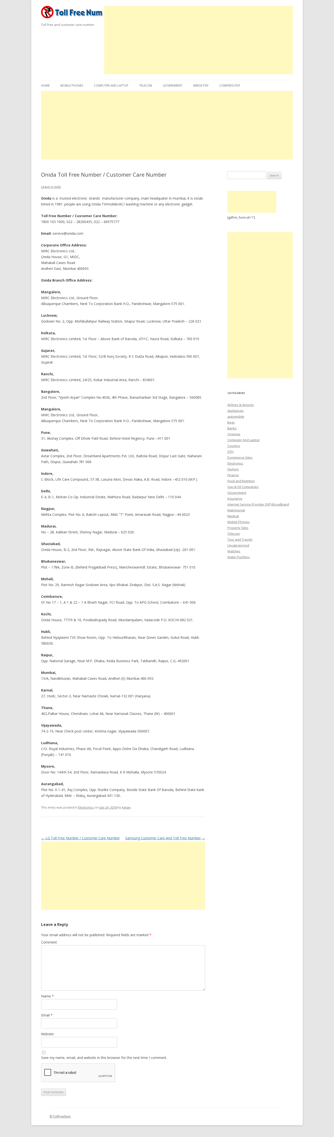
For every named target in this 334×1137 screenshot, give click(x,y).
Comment (49, 942)
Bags (231, 422)
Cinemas (233, 434)
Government (172, 85)
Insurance (234, 498)
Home (45, 85)
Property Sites (237, 528)
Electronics (86, 807)
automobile (235, 416)
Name (47, 996)
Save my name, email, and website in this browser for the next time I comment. (104, 1057)
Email (47, 1015)
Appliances (235, 410)
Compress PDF (229, 85)
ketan (126, 807)
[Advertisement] (198, 40)
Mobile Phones (71, 85)
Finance (233, 475)
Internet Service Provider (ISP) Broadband (258, 504)
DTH (230, 451)
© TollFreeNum (60, 1116)
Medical (233, 516)
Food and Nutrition (241, 481)
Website (47, 1034)
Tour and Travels (240, 539)
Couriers (233, 446)
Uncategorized (238, 545)
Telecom (145, 85)
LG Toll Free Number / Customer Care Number (80, 838)
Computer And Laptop (111, 85)
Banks (232, 428)
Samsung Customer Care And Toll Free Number (165, 838)
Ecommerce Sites (240, 457)
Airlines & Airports (240, 405)
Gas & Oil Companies (243, 487)
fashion (233, 469)
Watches (233, 551)
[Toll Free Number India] (72, 14)
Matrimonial (236, 510)
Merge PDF (201, 85)
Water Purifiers (238, 557)
